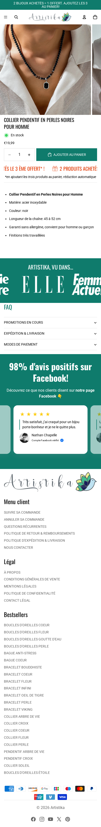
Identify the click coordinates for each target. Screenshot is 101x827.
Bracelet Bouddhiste (23, 667)
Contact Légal (17, 600)
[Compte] (84, 17)
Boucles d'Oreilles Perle (26, 646)
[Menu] (5, 17)
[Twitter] (59, 819)
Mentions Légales (20, 586)
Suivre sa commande (22, 512)
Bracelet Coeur (18, 674)
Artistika (57, 807)
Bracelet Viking (18, 709)
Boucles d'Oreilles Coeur (27, 625)
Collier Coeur (16, 730)
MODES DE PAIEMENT (21, 344)
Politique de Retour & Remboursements (39, 533)
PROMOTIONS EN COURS (23, 322)
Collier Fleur (16, 737)
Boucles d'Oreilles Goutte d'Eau (32, 639)
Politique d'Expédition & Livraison (34, 540)
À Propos (12, 572)
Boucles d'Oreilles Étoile (27, 773)
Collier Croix (16, 723)
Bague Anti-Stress (20, 653)
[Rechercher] (16, 17)
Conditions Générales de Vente (32, 579)
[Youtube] (50, 819)
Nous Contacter (18, 547)
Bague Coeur (15, 660)
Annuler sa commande (24, 519)
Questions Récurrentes (25, 526)
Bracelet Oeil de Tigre (24, 695)
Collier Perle (16, 745)
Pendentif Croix (18, 758)
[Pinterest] (68, 819)
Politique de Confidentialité (29, 593)
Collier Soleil (17, 765)
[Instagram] (42, 819)
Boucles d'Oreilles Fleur (26, 632)
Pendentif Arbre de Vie (24, 752)
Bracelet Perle (18, 702)
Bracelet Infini (17, 688)
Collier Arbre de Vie (22, 716)
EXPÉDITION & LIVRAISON (24, 333)
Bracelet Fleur (18, 681)
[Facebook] (33, 819)
